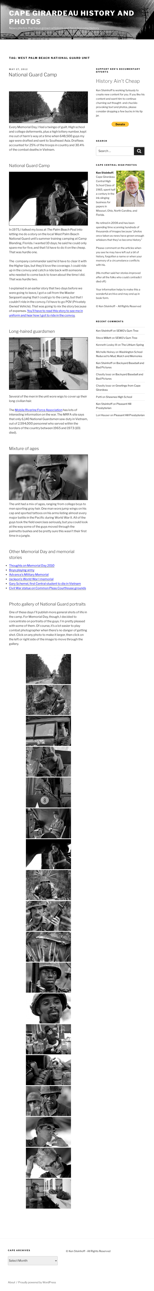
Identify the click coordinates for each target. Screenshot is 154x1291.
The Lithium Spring (132, 344)
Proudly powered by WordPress (37, 1282)
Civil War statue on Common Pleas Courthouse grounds (47, 588)
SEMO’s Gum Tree (127, 330)
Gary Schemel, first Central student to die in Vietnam (45, 583)
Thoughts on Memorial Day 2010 (31, 565)
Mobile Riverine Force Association (38, 410)
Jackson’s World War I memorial (31, 579)
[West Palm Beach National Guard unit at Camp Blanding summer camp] (48, 669)
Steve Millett (103, 337)
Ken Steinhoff (104, 330)
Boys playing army (21, 570)
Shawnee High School (119, 396)
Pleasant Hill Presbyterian (129, 415)
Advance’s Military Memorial (29, 574)
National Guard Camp (33, 75)
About (11, 1282)
